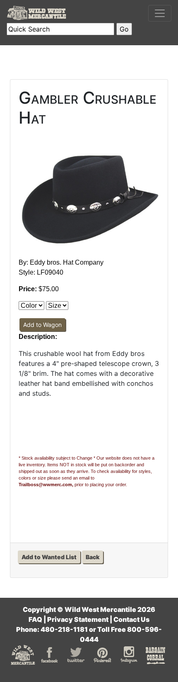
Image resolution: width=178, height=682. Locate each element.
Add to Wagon (42, 324)
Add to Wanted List (49, 556)
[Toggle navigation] (159, 13)
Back (92, 556)
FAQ (35, 619)
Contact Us (131, 619)
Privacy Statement (77, 619)
